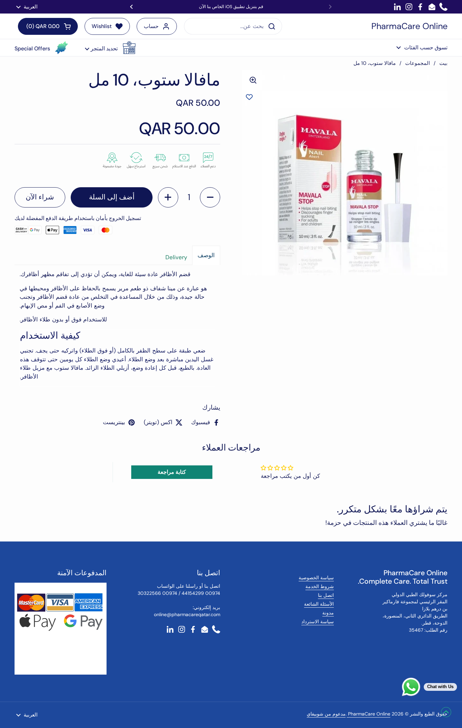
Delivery (176, 257)
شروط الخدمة (319, 586)
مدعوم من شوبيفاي (326, 714)
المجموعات (417, 63)
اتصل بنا (326, 595)
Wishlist (102, 26)
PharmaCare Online (409, 26)
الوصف (206, 255)
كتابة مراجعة (172, 472)
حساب (151, 26)
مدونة (328, 613)
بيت (443, 63)
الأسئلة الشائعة (319, 604)
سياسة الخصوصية (316, 578)
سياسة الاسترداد (317, 621)
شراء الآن (40, 197)
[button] (110, 47)
